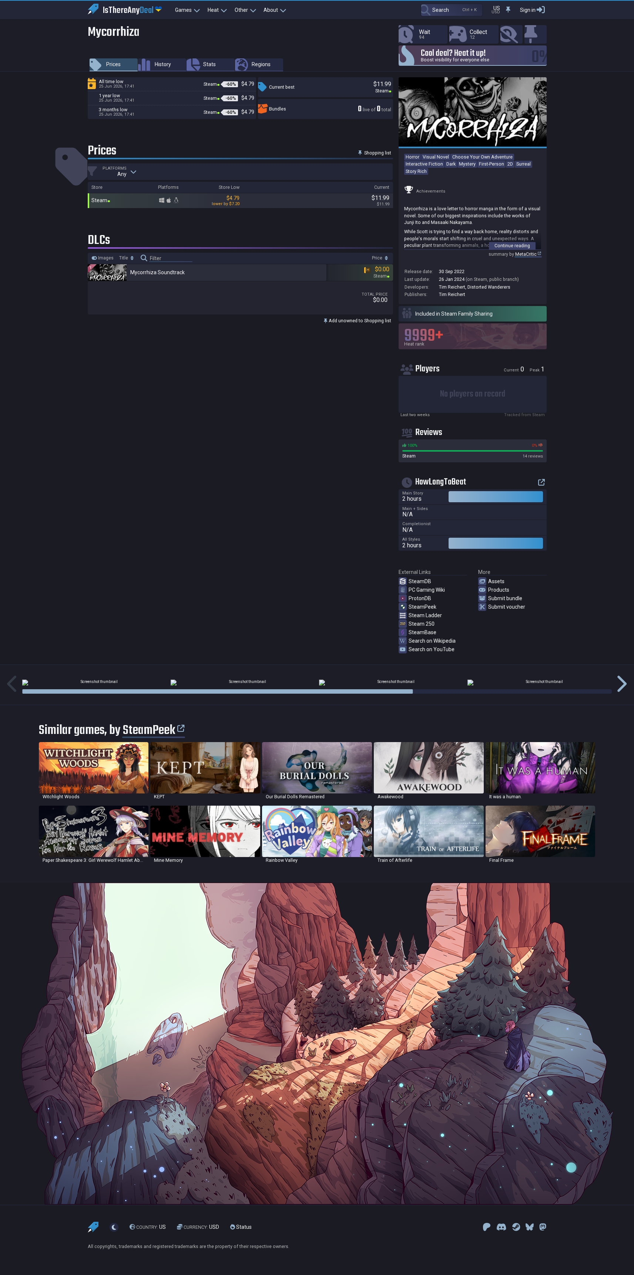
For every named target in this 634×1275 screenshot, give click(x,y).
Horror (412, 157)
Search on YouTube (431, 649)
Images (105, 258)
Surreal (523, 164)
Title (124, 258)
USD (201, 1227)
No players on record (472, 394)
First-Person (491, 164)
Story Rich (416, 171)
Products (498, 590)
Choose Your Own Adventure (482, 157)
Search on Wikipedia (432, 641)
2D (510, 164)
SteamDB (420, 581)
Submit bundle (505, 598)
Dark (451, 164)
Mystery (467, 164)
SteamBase (422, 632)
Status (243, 1227)
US (151, 1227)
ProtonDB (420, 598)
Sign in (528, 10)
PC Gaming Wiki (427, 590)
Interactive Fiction (424, 164)
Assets (496, 581)
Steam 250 (422, 624)
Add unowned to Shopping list (359, 320)
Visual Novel (436, 157)
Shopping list (377, 153)
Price (377, 258)
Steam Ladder (425, 615)
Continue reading (512, 245)
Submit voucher (506, 607)
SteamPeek (422, 607)
